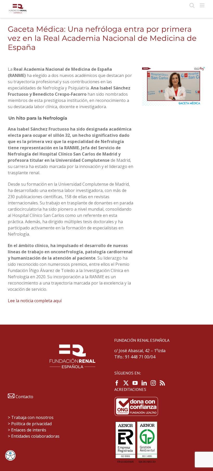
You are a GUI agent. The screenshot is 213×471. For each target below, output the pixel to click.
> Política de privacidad (30, 424)
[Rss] (162, 383)
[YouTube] (135, 383)
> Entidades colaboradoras (33, 436)
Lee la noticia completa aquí (35, 301)
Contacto (24, 396)
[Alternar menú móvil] (202, 5)
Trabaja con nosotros (32, 417)
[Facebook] (116, 383)
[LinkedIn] (144, 383)
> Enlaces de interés (27, 430)
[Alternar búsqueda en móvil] (192, 5)
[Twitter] (126, 383)
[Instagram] (153, 383)
